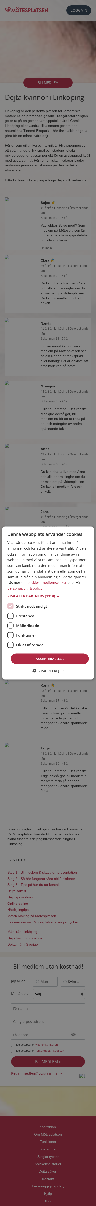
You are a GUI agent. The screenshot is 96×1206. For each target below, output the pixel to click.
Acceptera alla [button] (50, 658)
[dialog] (48, 603)
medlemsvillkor (54, 582)
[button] (48, 596)
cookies (34, 582)
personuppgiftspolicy (24, 588)
